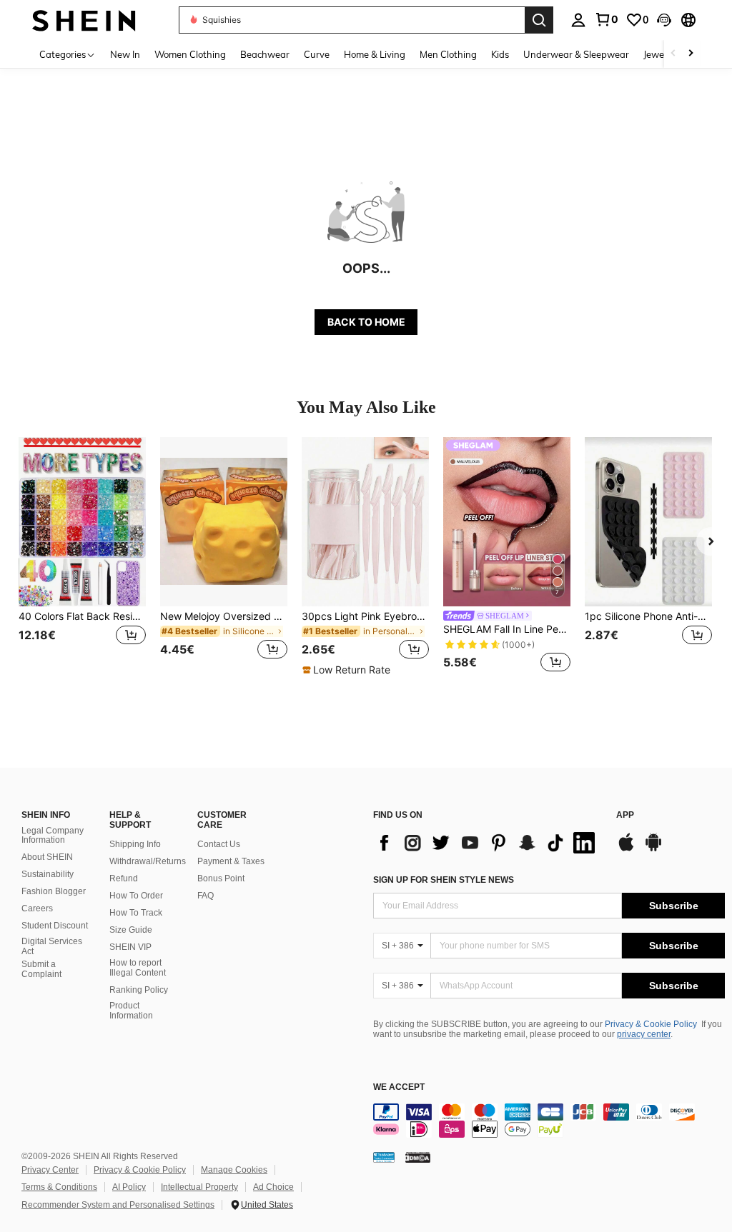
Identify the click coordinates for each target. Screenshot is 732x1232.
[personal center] (578, 20)
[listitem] (82, 556)
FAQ (205, 896)
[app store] (626, 849)
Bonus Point (220, 878)
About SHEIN (47, 857)
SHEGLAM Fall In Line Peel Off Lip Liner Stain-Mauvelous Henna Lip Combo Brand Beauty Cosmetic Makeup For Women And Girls (506, 629)
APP (625, 815)
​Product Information (131, 1011)
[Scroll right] (691, 54)
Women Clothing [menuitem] (190, 54)
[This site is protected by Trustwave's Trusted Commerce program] (384, 1156)
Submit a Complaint (41, 969)
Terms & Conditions (59, 1187)
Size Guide (130, 930)
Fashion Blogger (53, 891)
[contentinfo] (549, 1120)
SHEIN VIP (130, 947)
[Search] (539, 20)
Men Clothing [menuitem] (448, 54)
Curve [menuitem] (317, 54)
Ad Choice (273, 1187)
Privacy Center (50, 1170)
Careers (37, 908)
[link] (606, 19)
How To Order (136, 896)
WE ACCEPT (399, 1087)
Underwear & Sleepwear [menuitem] (576, 54)
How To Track (135, 913)
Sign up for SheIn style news (443, 880)
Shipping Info (135, 844)
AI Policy (129, 1187)
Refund (123, 878)
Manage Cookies (234, 1170)
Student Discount (54, 926)
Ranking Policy (138, 990)
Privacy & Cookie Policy (651, 1024)
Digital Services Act (51, 946)
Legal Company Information (52, 836)
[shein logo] (84, 19)
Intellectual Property (199, 1187)
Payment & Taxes (230, 861)
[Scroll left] (673, 54)
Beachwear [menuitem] (265, 54)
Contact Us (218, 844)
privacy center (644, 1034)
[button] (664, 20)
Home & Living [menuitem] (374, 54)
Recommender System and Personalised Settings (117, 1205)
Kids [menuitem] (500, 54)
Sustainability (47, 874)
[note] (348, 670)
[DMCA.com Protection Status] (417, 1156)
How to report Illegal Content (137, 968)
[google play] (653, 849)
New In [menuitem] (125, 54)
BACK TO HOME (366, 322)
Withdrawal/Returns (147, 861)
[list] (487, 842)
